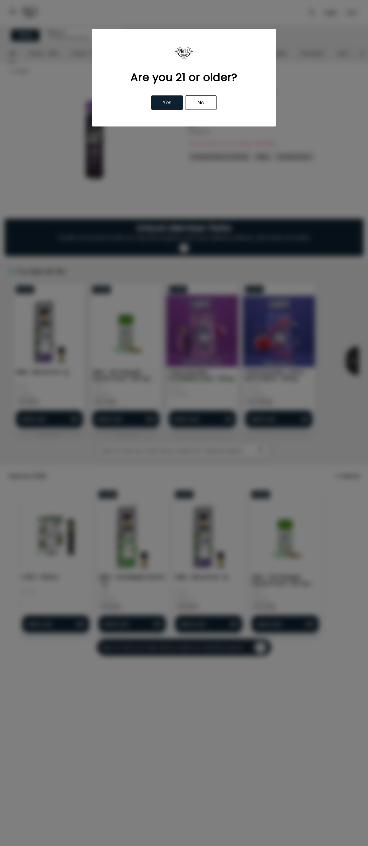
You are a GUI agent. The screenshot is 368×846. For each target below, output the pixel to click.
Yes (167, 102)
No (201, 102)
